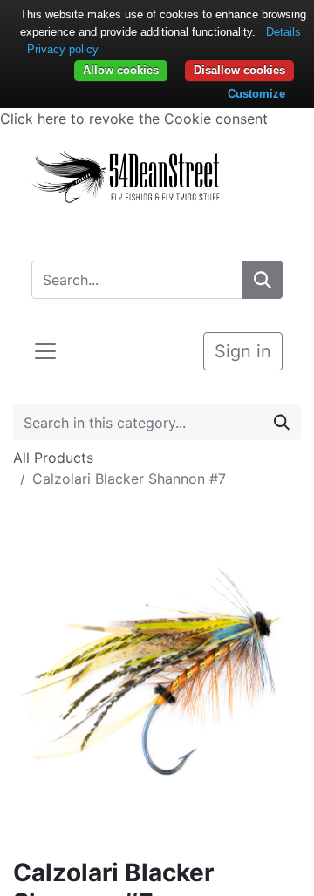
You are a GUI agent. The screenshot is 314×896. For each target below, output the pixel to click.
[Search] (262, 280)
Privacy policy (63, 49)
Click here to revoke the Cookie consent (134, 118)
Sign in (243, 351)
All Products (53, 457)
